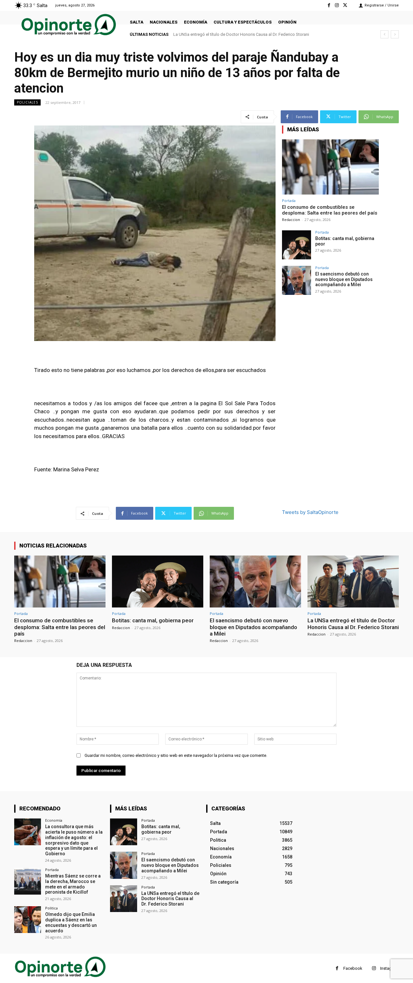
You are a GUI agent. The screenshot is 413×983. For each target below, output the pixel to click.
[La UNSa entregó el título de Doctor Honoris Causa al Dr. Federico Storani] (353, 581)
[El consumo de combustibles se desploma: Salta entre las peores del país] (330, 167)
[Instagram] (337, 5)
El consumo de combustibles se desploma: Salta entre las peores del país (329, 210)
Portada (289, 200)
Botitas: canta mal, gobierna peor (153, 620)
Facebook (352, 968)
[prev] (384, 34)
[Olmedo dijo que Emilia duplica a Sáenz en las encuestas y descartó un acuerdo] (27, 919)
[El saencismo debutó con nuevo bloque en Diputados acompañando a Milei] (296, 280)
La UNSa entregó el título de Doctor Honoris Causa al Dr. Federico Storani (241, 34)
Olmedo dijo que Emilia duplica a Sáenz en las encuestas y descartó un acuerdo (71, 922)
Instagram (389, 968)
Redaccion (291, 219)
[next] (395, 34)
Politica (51, 908)
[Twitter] (345, 5)
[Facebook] (329, 5)
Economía (53, 820)
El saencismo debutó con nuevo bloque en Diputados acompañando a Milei (344, 279)
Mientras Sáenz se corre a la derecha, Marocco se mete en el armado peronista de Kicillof (73, 884)
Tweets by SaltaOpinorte (310, 512)
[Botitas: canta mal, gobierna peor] (296, 244)
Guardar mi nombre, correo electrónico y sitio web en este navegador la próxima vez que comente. (176, 755)
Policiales (27, 102)
